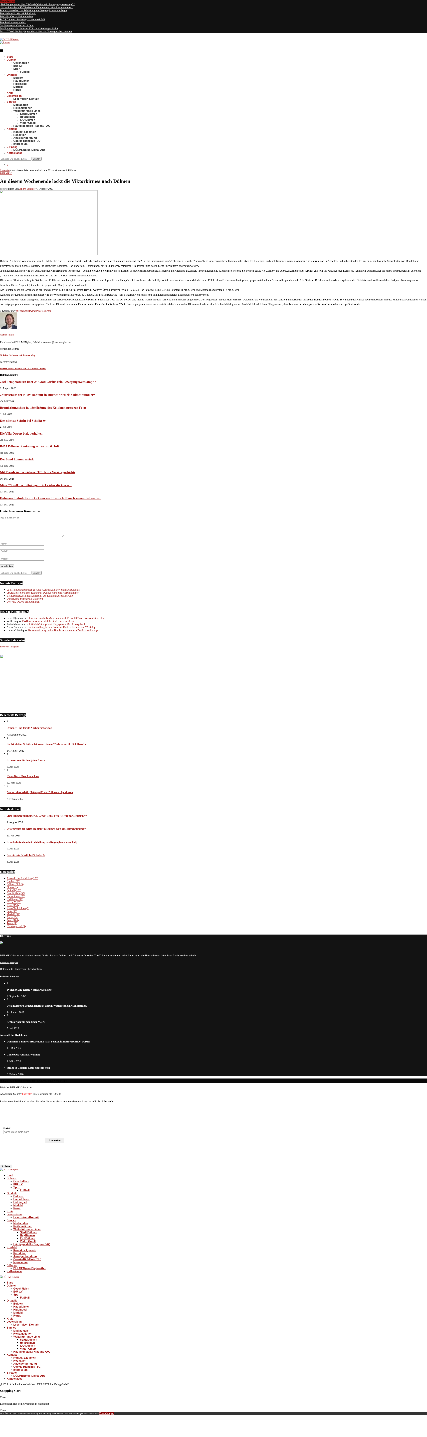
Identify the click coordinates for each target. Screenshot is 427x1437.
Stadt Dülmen (28, 113)
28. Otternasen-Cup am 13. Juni (17, 25)
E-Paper (12, 146)
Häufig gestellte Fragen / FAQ (31, 125)
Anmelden (55, 1140)
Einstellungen (106, 1413)
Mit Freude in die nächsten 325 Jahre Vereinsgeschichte (29, 28)
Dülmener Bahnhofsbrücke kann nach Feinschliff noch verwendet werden (50, 498)
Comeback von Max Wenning (23, 1054)
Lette (12, 911)
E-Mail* (7, 1128)
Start (10, 56)
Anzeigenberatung (25, 137)
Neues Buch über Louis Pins (23, 776)
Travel (12, 923)
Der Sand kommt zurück (13, 22)
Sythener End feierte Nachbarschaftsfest (29, 728)
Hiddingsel (20, 83)
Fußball (25, 71)
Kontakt (12, 128)
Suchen (36, 159)
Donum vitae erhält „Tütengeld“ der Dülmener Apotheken (40, 792)
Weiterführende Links (27, 110)
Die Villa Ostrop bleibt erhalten (16, 16)
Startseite (5, 170)
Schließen (6, 1166)
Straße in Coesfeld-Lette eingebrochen (28, 1067)
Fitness (12, 887)
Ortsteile (12, 74)
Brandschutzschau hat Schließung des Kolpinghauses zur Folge (33, 10)
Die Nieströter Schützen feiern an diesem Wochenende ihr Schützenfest (47, 744)
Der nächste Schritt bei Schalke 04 (18, 13)
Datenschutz (6, 969)
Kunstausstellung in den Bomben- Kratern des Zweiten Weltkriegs (61, 627)
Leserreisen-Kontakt (26, 98)
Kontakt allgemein (24, 131)
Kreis (10, 92)
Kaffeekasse (14, 152)
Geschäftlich (21, 62)
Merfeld (18, 86)
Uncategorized (16, 926)
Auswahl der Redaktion (22, 878)
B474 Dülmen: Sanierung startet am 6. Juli (22, 19)
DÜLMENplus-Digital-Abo (29, 149)
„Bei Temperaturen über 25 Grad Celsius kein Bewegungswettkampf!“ (37, 4)
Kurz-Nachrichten (18, 908)
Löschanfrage (35, 969)
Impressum (20, 143)
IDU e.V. (18, 65)
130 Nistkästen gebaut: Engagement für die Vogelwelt (57, 624)
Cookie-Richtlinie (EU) (27, 140)
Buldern (18, 77)
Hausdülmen (21, 80)
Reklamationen (22, 107)
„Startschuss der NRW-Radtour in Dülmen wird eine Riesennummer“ (36, 7)
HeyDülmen (27, 116)
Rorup (17, 89)
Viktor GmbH (28, 122)
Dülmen (12, 59)
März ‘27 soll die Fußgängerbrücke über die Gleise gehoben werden (36, 31)
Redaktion (19, 134)
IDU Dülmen (27, 119)
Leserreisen (14, 95)
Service (11, 101)
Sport (16, 68)
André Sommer (27, 188)
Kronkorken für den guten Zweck (26, 760)
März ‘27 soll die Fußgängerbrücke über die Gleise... (36, 485)
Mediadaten (20, 104)
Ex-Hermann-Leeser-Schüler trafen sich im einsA (48, 621)
